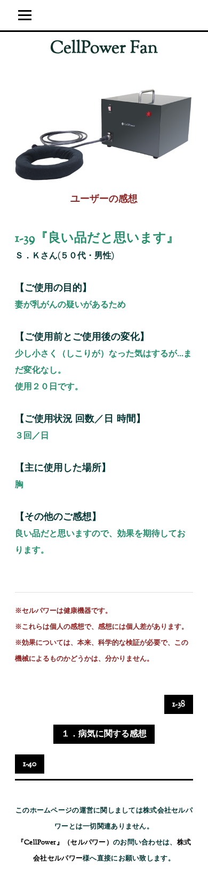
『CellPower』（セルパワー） (65, 843)
